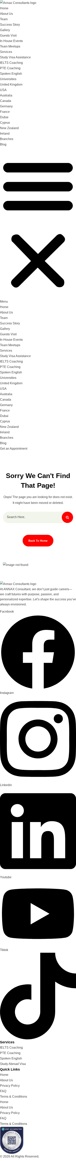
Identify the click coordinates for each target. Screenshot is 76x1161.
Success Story (10, 24)
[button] (38, 225)
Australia (6, 95)
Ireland (5, 133)
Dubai (4, 117)
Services (6, 51)
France (5, 111)
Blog (3, 144)
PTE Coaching (10, 68)
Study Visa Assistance (15, 57)
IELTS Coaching (11, 62)
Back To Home (38, 540)
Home (4, 8)
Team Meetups (10, 46)
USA (3, 90)
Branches (6, 139)
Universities (8, 79)
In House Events (11, 41)
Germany (6, 106)
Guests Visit (8, 35)
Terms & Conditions (13, 1096)
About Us (6, 13)
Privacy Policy (10, 1085)
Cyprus (5, 122)
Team (4, 19)
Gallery (5, 30)
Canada (5, 100)
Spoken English (11, 73)
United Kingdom (11, 84)
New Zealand (9, 128)
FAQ (3, 1091)
